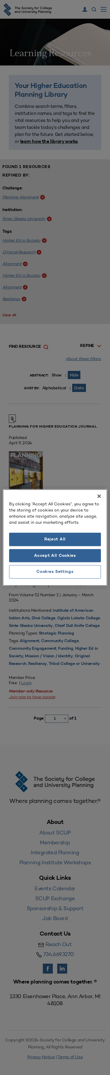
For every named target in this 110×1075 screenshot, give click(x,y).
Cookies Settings (54, 572)
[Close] (99, 496)
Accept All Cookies (55, 555)
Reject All (55, 539)
